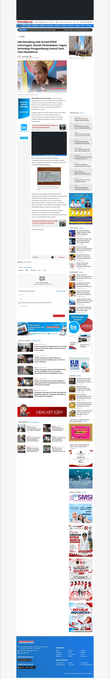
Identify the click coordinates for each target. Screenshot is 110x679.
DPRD (26, 270)
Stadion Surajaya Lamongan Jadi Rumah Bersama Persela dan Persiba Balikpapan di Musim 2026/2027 (82, 158)
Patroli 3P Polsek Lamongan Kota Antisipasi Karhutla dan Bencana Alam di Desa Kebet (59, 450)
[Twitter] (83, 22)
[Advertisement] (55, 11)
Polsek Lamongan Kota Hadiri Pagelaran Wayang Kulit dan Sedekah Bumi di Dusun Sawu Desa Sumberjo (50, 383)
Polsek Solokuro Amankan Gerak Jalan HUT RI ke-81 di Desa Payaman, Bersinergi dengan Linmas (82, 135)
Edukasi (64, 25)
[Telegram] (91, 22)
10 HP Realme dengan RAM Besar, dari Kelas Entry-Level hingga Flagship (82, 150)
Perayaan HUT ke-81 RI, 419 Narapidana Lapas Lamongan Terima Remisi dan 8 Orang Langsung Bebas (82, 180)
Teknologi (35, 25)
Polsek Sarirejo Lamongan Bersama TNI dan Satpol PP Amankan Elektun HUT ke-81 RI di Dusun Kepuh (50, 348)
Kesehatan (49, 25)
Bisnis (29, 25)
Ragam (77, 25)
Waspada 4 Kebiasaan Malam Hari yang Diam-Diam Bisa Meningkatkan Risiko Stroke (83, 257)
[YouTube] (88, 22)
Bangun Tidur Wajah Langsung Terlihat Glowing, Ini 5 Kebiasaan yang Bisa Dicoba (83, 265)
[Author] (19, 57)
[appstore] (21, 668)
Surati (44, 270)
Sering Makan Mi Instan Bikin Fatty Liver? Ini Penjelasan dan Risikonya (83, 284)
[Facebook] (81, 22)
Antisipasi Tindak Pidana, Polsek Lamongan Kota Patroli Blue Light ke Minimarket (45, 222)
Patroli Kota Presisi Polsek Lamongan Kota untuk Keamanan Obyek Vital (44, 126)
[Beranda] (19, 25)
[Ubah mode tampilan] (74, 22)
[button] (57, 22)
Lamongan (33, 270)
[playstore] (31, 668)
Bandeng (20, 270)
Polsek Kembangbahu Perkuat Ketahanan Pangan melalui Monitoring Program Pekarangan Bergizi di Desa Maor (82, 165)
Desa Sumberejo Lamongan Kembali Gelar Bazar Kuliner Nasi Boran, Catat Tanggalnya (83, 397)
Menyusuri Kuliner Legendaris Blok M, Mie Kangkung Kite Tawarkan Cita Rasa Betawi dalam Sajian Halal (83, 390)
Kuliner (83, 25)
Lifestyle (42, 25)
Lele (39, 270)
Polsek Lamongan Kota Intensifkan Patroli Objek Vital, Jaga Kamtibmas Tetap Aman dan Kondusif (82, 142)
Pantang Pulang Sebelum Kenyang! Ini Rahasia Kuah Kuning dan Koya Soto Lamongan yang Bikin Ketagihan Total (84, 406)
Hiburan (89, 25)
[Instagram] (86, 22)
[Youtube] (27, 660)
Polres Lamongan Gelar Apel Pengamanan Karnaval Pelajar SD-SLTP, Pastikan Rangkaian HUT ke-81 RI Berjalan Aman (50, 371)
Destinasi (71, 25)
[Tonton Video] (77, 22)
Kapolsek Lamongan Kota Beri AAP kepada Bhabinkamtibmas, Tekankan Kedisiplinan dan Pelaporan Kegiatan (50, 394)
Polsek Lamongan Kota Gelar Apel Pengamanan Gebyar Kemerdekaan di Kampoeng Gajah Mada (81, 188)
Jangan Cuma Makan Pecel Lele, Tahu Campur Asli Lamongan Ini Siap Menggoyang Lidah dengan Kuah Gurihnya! (84, 414)
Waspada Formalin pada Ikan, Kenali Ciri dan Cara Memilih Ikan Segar (83, 308)
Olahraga (57, 25)
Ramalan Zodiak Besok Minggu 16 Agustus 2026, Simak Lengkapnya (81, 119)
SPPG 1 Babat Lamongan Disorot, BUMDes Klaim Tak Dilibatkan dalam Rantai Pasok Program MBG (82, 127)
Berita (24, 25)
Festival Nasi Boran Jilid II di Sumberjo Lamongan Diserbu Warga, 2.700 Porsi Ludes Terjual (84, 381)
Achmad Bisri (25, 56)
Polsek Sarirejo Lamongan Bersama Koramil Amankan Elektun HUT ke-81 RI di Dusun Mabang (49, 360)
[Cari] (35, 22)
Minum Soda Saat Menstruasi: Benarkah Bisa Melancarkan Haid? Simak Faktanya (82, 173)
